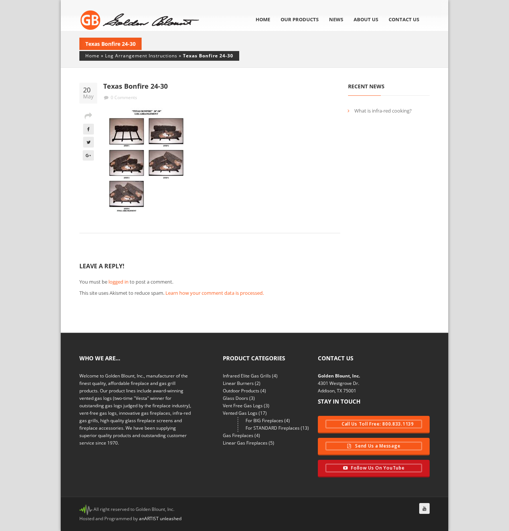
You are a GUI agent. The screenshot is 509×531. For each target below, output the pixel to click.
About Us (366, 19)
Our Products (300, 19)
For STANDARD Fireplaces (273, 428)
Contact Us (404, 19)
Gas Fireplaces (238, 435)
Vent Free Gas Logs (243, 405)
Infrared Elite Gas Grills (247, 376)
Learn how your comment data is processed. (214, 293)
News (336, 19)
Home (263, 19)
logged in (118, 281)
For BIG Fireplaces (264, 420)
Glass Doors (235, 398)
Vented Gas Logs (240, 413)
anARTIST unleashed (160, 518)
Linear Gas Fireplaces (245, 443)
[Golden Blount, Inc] (140, 20)
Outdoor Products (241, 391)
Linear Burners (238, 383)
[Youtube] (424, 508)
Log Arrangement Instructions (141, 56)
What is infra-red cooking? (383, 110)
